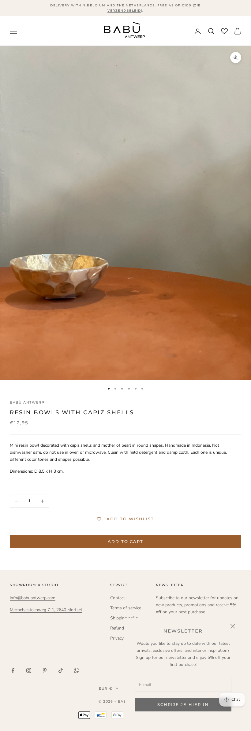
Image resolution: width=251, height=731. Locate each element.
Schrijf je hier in (182, 704)
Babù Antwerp (27, 402)
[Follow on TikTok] (61, 670)
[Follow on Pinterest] (45, 670)
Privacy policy (123, 638)
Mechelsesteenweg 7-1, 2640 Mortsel (46, 610)
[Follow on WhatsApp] (76, 670)
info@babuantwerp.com (32, 598)
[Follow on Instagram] (29, 670)
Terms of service (125, 608)
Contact (117, 598)
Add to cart (125, 541)
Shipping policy (124, 618)
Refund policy (123, 628)
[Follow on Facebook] (13, 670)
